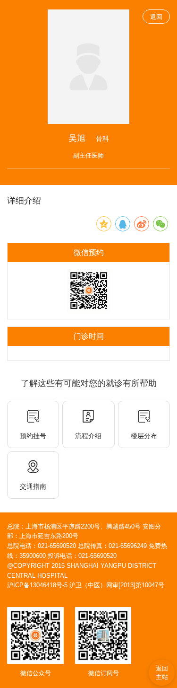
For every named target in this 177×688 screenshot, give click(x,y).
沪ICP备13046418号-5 (37, 585)
